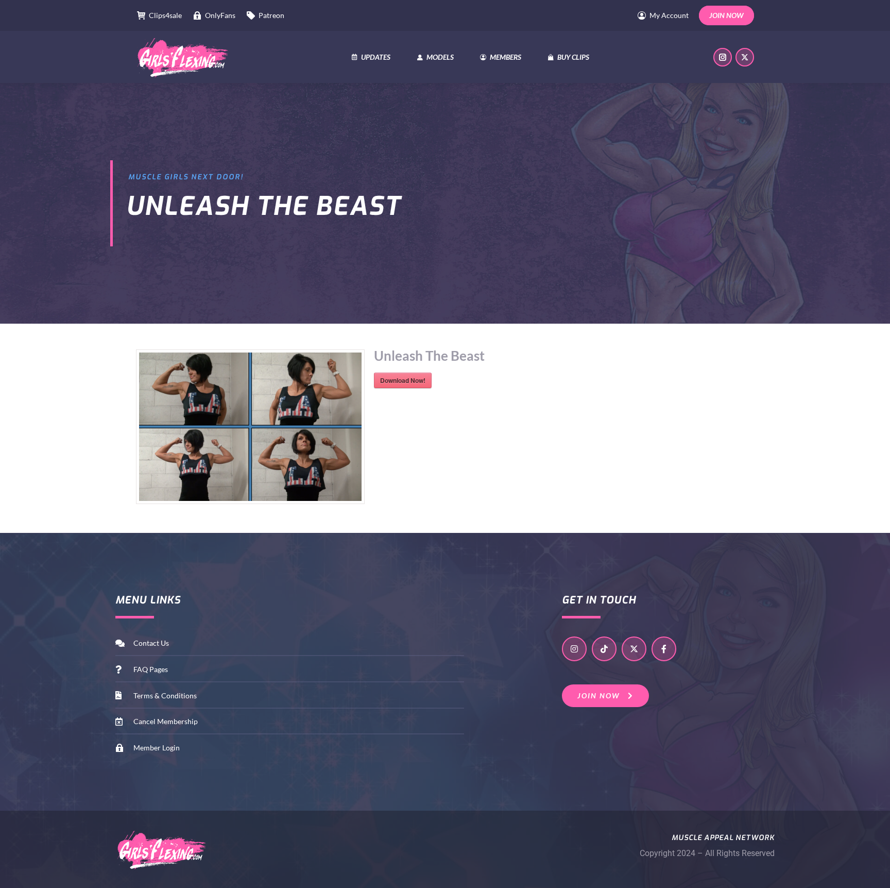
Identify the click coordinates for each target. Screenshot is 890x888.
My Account (669, 15)
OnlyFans (220, 15)
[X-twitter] (634, 648)
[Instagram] (574, 648)
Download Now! (402, 380)
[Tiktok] (604, 648)
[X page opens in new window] (744, 57)
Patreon (271, 15)
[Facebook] (664, 648)
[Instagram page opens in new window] (722, 57)
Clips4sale (165, 15)
